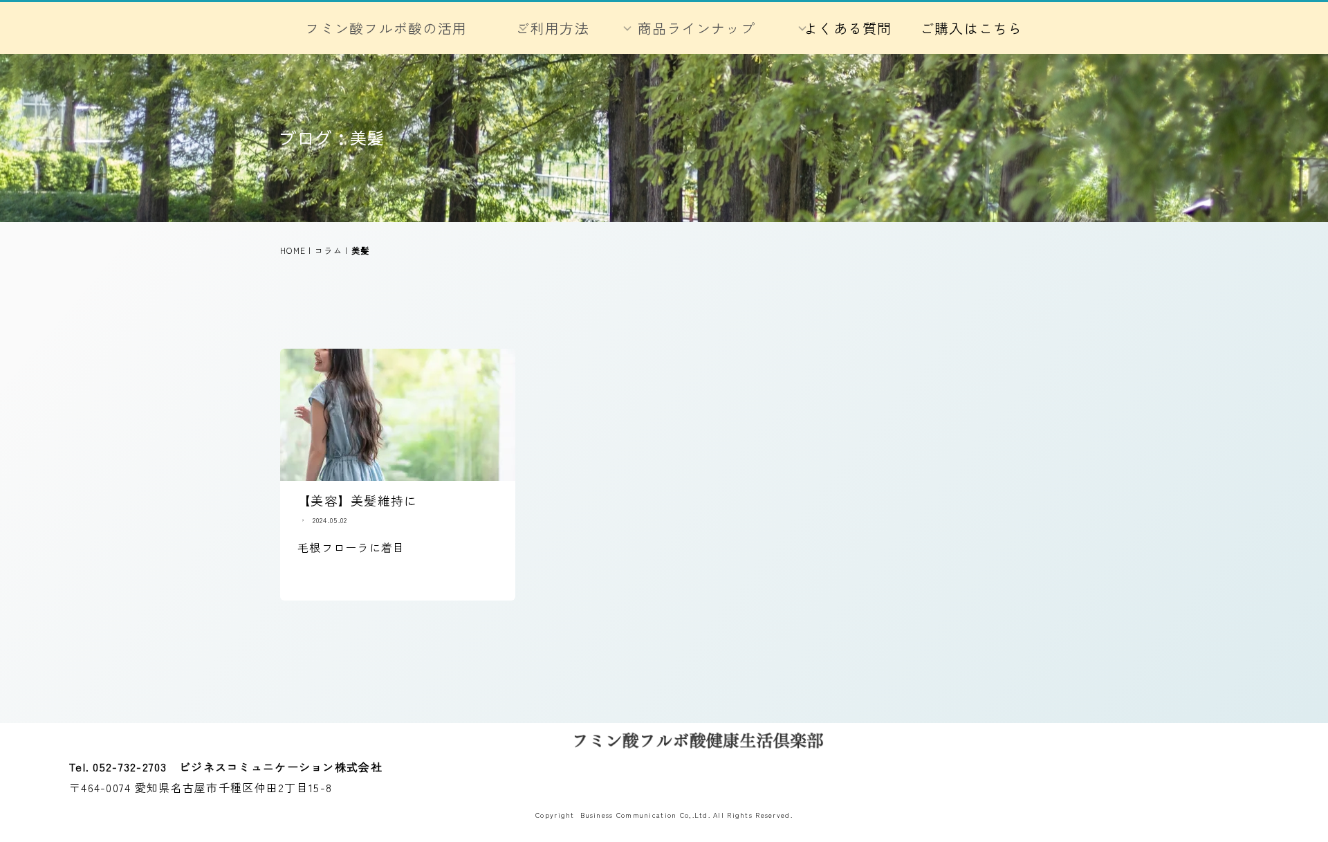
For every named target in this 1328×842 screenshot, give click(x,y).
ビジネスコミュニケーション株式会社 (280, 766)
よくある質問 (848, 28)
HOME (293, 250)
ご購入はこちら (971, 28)
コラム (328, 250)
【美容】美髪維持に (357, 500)
